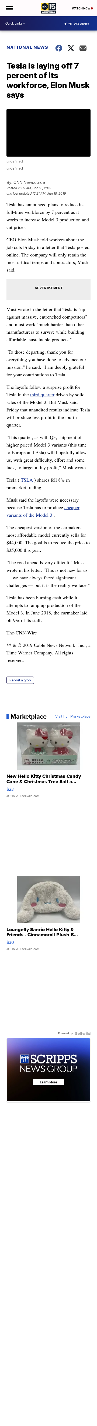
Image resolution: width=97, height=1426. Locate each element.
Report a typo (20, 680)
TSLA (27, 480)
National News (27, 47)
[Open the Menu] (9, 8)
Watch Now (81, 8)
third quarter (42, 394)
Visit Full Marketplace (73, 716)
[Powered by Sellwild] (83, 1033)
